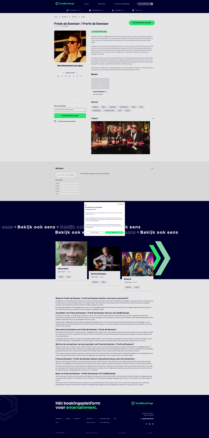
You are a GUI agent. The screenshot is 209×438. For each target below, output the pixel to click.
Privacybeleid (120, 204)
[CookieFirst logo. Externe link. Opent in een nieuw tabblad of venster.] (86, 205)
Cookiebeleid (90, 227)
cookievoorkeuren (112, 224)
